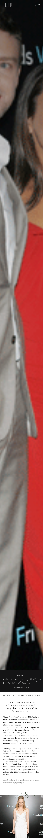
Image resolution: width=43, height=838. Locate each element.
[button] (35, 794)
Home (3, 695)
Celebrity (21, 675)
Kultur (9, 695)
